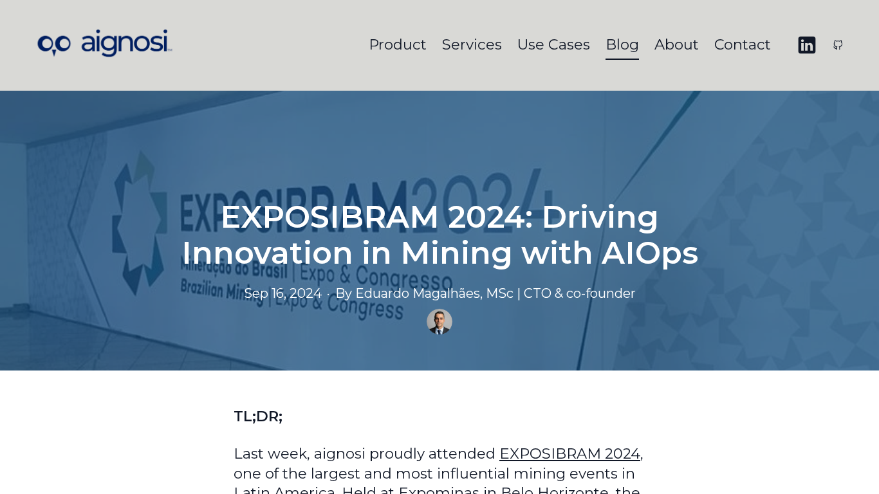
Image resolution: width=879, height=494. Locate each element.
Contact (742, 44)
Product (398, 44)
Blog (622, 44)
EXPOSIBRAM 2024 (569, 453)
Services (472, 44)
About (676, 44)
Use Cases (553, 44)
